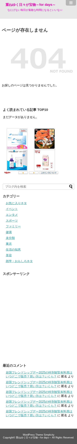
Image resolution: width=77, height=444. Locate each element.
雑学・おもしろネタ (19, 261)
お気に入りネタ (16, 203)
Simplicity (49, 434)
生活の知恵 (13, 249)
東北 (9, 243)
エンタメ (12, 214)
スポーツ (12, 220)
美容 (9, 255)
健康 (9, 232)
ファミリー (13, 226)
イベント (12, 209)
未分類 (10, 238)
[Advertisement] (38, 316)
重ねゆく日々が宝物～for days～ (31, 4)
